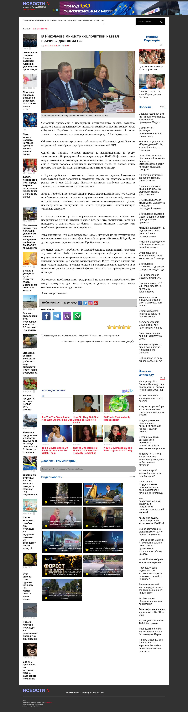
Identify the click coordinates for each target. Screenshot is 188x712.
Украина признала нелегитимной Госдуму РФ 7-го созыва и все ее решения (81, 336)
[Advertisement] (88, 364)
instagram (79, 469)
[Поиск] (161, 21)
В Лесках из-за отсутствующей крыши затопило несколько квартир (97, 341)
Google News (69, 302)
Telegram (71, 469)
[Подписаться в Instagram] (90, 302)
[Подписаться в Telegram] (85, 302)
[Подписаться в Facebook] (80, 302)
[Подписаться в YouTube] (96, 302)
